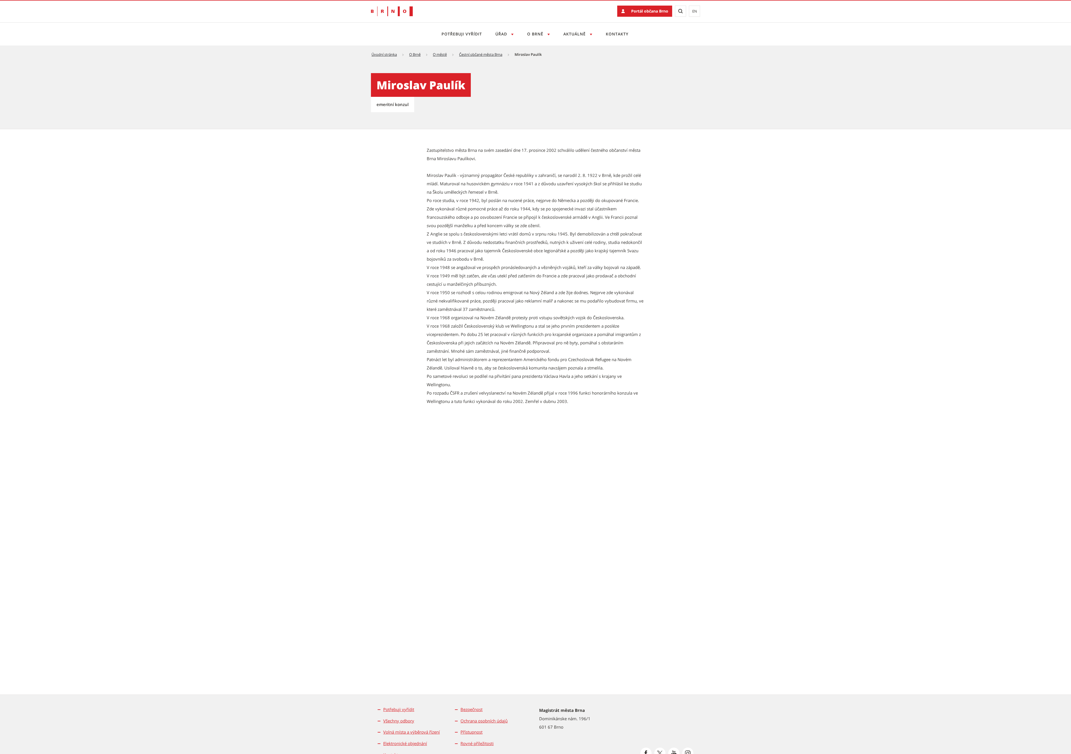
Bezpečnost (471, 709)
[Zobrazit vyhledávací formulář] (680, 11)
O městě (440, 54)
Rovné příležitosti (477, 743)
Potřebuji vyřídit (462, 34)
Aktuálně (575, 34)
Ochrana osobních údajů (484, 721)
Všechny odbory (398, 721)
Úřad (501, 34)
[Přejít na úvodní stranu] (392, 11)
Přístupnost (471, 732)
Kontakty (617, 34)
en (694, 11)
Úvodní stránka (384, 54)
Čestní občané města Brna (480, 54)
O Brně (536, 34)
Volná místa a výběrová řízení (411, 732)
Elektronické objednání (405, 743)
